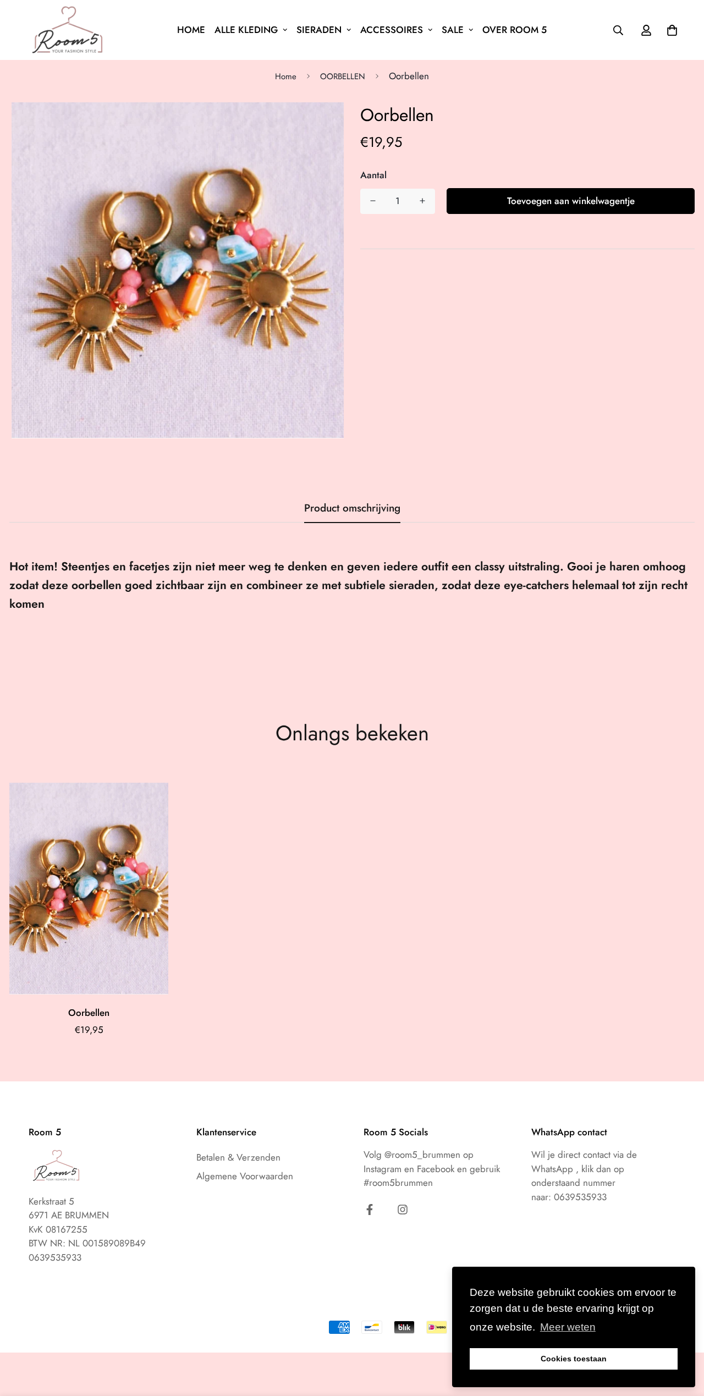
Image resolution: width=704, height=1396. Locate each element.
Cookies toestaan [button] (574, 1358)
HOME (191, 29)
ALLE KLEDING (246, 29)
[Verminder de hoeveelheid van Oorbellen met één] (373, 200)
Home (285, 76)
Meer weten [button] (568, 1327)
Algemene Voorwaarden (244, 1176)
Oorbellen (88, 1012)
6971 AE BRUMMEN (69, 1215)
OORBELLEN (342, 76)
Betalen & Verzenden (238, 1157)
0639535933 (580, 1196)
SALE (453, 29)
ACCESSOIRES (391, 29)
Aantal (373, 175)
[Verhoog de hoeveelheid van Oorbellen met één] (422, 200)
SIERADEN (319, 29)
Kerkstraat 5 (51, 1201)
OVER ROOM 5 (514, 29)
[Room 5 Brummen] (70, 30)
